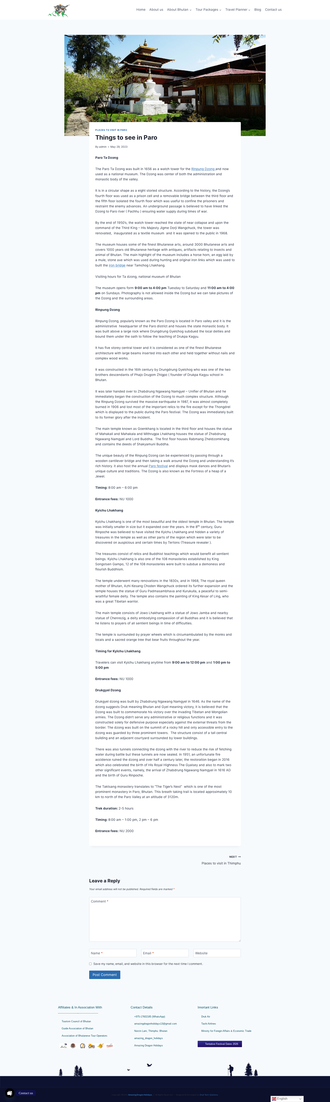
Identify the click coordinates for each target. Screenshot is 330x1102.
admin (103, 146)
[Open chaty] (9, 1093)
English (281, 1098)
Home (141, 9)
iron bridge (117, 265)
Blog (257, 9)
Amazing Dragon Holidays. (140, 1095)
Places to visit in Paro (111, 130)
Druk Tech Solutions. (209, 1095)
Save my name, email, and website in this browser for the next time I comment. (148, 964)
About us (156, 9)
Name (97, 953)
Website (201, 953)
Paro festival (158, 466)
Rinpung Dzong (203, 169)
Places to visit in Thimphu (221, 860)
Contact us (273, 9)
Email (148, 953)
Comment (99, 901)
